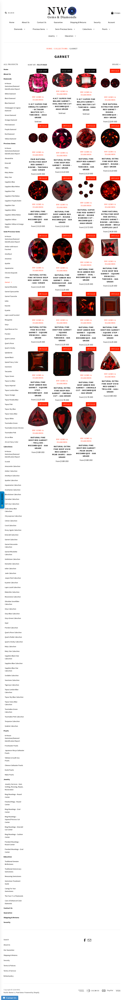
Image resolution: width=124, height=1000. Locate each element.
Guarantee (58, 22)
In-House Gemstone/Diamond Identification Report (12, 86)
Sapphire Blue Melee (12, 186)
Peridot (7, 334)
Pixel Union (20, 992)
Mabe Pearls (9, 775)
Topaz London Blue (11, 390)
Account (111, 22)
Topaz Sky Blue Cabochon (14, 697)
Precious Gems (39, 29)
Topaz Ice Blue (10, 381)
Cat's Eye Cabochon (12, 504)
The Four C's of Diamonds (14, 896)
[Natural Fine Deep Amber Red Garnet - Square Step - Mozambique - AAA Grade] (38, 361)
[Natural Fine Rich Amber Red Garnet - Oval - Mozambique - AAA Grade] (86, 248)
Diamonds (18, 29)
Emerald (8, 163)
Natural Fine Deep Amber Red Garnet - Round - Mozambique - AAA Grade (62, 216)
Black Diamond (10, 98)
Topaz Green (9, 376)
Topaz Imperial (10, 385)
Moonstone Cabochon (13, 597)
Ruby (6, 168)
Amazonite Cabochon (12, 466)
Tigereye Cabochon (12, 685)
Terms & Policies (10, 965)
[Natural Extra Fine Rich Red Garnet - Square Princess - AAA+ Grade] (38, 306)
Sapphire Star (10, 205)
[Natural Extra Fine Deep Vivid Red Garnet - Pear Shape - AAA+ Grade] (62, 421)
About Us (25, 22)
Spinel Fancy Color (11, 362)
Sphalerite (8, 353)
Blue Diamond (10, 103)
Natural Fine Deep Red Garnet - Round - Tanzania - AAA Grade (86, 164)
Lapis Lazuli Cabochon (13, 587)
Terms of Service (10, 971)
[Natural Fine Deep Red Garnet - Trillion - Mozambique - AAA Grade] (38, 416)
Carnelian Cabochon (12, 499)
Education (69, 36)
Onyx (6, 324)
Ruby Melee (9, 172)
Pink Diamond (10, 125)
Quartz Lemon (10, 338)
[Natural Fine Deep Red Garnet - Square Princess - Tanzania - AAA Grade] (62, 306)
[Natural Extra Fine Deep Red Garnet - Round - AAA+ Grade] (62, 138)
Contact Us (41, 22)
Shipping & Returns (78, 22)
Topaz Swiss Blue (11, 414)
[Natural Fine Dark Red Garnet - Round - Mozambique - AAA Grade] (38, 190)
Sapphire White (10, 210)
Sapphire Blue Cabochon (14, 663)
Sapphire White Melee (13, 215)
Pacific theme (8, 992)
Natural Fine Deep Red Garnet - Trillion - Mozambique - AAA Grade (38, 442)
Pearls (105, 29)
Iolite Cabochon (10, 568)
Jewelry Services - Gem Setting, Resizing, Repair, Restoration (14, 787)
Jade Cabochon (10, 573)
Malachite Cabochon (12, 592)
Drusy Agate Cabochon (13, 530)
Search (6, 940)
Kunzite (7, 306)
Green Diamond (10, 115)
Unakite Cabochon (11, 726)
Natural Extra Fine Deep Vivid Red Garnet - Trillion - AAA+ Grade (110, 386)
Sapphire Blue (10, 182)
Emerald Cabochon (11, 535)
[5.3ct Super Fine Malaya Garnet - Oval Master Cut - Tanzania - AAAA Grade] (86, 80)
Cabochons (87, 29)
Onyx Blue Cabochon (12, 614)
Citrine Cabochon (11, 521)
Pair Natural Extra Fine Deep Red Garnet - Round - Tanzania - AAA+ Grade (38, 164)
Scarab (7, 461)
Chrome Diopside (11, 273)
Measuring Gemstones (13, 876)
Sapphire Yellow (10, 219)
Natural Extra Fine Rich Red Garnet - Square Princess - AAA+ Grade (38, 332)
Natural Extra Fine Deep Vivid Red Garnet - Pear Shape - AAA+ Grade (62, 451)
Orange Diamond (11, 120)
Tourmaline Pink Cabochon (14, 717)
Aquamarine (9, 268)
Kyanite (7, 310)
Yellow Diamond (10, 139)
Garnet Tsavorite (11, 296)
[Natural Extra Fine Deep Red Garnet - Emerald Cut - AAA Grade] (62, 364)
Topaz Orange (10, 395)
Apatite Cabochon (11, 480)
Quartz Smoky (10, 348)
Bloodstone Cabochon (13, 494)
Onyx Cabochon (10, 609)
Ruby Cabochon (10, 646)
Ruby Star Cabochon (12, 651)
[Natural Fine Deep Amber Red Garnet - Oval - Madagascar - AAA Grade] (62, 251)
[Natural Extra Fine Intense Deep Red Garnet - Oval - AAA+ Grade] (38, 251)
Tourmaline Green (11, 423)
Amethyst (8, 254)
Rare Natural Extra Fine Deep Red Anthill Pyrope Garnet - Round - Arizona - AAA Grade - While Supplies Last (110, 219)
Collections (61, 48)
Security (97, 22)
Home (11, 22)
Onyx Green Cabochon (13, 618)
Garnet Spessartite (12, 291)
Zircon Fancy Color (11, 442)
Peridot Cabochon (11, 628)
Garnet (7, 282)
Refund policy (9, 976)
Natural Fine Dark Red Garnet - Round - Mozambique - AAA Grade (38, 216)
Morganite (8, 320)
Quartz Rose (9, 343)
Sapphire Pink (10, 191)
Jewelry (51, 36)
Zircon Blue (9, 437)
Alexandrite (9, 158)
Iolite (6, 301)
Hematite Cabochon (12, 564)
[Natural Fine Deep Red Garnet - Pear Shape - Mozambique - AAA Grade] (86, 420)
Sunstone (8, 367)
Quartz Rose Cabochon (13, 632)
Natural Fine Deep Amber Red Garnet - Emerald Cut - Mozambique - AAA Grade (86, 387)
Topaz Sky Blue (10, 409)
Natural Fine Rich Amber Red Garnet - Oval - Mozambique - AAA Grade (86, 274)
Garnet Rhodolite (11, 287)
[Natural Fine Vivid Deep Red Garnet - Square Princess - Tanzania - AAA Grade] (110, 248)
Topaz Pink (9, 404)
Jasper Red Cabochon (13, 578)
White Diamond (10, 94)
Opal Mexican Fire (11, 329)
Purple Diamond (10, 129)
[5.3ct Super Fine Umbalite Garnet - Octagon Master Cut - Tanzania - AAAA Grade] (38, 83)
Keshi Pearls (9, 770)
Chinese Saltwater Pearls (14, 765)
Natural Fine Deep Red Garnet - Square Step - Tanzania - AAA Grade (110, 332)
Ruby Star (8, 177)
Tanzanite (8, 371)
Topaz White (9, 418)
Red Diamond (9, 134)
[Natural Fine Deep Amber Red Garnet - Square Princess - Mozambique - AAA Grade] (86, 306)
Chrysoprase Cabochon (13, 516)
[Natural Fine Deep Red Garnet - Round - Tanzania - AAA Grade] (86, 138)
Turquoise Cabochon (12, 721)
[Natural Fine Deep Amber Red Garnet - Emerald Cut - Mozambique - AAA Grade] (86, 361)
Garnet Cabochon (11, 539)
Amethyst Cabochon (12, 476)
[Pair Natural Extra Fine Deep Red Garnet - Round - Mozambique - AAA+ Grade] (110, 83)
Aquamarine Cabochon (13, 485)
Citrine (7, 277)
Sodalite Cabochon (12, 675)
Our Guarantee (9, 950)
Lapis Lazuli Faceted (12, 315)
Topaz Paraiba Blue (11, 400)
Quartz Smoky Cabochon (14, 642)
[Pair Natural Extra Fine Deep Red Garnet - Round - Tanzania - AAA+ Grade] (38, 138)
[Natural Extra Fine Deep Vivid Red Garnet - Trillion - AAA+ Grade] (110, 360)
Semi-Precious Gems (64, 29)
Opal (6, 623)
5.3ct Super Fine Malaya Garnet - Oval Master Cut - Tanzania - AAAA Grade (86, 104)
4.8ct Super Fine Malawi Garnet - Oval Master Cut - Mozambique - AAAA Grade (62, 103)
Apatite (7, 263)
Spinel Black (9, 357)
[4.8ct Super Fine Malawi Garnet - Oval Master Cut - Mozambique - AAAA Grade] (62, 80)
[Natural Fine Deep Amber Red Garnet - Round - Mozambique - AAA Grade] (62, 190)
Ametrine (8, 259)
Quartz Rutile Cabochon (13, 637)
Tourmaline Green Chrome (14, 428)
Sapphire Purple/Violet (13, 201)
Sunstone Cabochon (12, 680)
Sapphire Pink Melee (12, 196)
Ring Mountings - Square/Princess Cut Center (12, 819)
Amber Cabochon (11, 471)
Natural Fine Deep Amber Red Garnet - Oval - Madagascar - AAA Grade (62, 280)
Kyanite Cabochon (11, 582)
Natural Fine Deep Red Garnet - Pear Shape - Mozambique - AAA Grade (86, 450)
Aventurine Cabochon (12, 490)
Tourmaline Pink (10, 432)
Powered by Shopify (31, 992)
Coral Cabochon (10, 525)
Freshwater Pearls (11, 746)
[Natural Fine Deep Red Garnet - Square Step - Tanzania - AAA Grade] (110, 306)
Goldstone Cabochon (12, 559)
